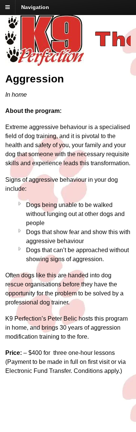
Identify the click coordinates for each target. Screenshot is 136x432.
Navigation (35, 7)
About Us (35, 417)
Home (35, 404)
